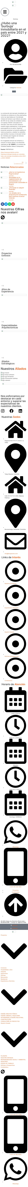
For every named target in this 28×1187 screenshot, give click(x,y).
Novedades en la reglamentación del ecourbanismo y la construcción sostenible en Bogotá (18, 181)
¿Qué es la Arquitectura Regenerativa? (17, 173)
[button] (2, 204)
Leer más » (11, 175)
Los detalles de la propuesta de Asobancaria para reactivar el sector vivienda (18, 195)
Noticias (18, 87)
